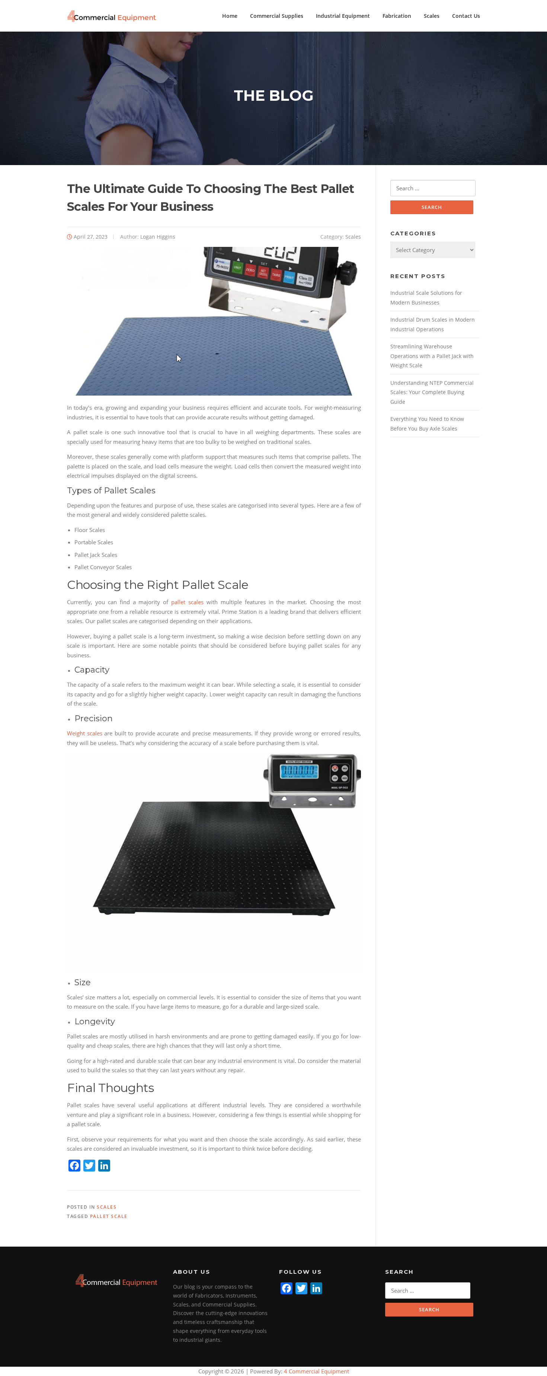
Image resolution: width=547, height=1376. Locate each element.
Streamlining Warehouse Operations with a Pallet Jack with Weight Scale (432, 356)
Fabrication (397, 15)
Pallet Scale (109, 1216)
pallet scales (187, 602)
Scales (431, 15)
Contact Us (466, 15)
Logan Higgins (157, 236)
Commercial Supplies (276, 15)
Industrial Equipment (343, 15)
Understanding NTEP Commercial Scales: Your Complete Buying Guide (432, 392)
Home (229, 15)
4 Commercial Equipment (315, 1371)
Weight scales (84, 733)
